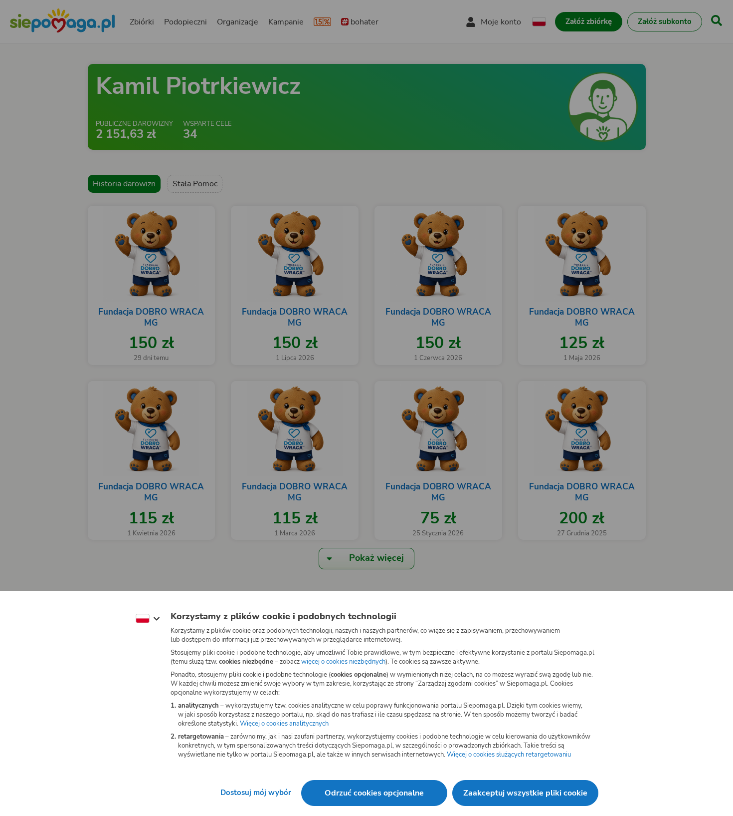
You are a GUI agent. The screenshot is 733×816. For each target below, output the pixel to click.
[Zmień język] (148, 619)
